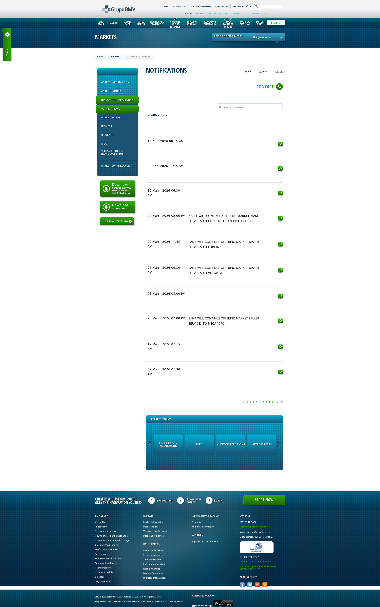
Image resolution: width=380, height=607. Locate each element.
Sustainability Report (106, 563)
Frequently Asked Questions (108, 601)
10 (276, 401)
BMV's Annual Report (106, 549)
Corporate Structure (105, 531)
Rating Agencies (151, 568)
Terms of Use (160, 601)
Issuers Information (153, 550)
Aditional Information (203, 526)
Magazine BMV (102, 581)
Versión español (242, 6)
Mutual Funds (260, 23)
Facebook (242, 584)
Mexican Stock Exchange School (228, 23)
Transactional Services (117, 100)
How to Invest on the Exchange (111, 535)
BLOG (166, 6)
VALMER (255, 13)
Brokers (106, 126)
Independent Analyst (154, 564)
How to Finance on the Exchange (112, 540)
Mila (104, 143)
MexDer (212, 13)
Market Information (115, 82)
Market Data (127, 23)
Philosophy (101, 526)
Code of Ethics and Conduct (255, 561)
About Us (100, 522)
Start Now (264, 499)
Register (276, 23)
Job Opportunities (201, 6)
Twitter (249, 584)
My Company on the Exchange (175, 23)
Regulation (108, 135)
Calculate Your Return (106, 545)
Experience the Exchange (108, 558)
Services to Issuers (153, 555)
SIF (264, 13)
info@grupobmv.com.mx (253, 526)
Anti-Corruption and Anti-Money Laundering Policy (258, 567)
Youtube (257, 584)
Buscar (280, 144)
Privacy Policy (176, 601)
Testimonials (101, 554)
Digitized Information (154, 577)
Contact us (180, 6)
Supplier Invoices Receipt (205, 541)
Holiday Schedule (104, 572)
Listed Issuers (141, 23)
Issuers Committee (153, 573)
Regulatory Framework (210, 23)
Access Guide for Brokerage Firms (112, 152)
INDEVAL (235, 13)
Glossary (99, 576)
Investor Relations (192, 23)
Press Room (221, 6)
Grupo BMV (114, 6)
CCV (245, 13)
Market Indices (111, 91)
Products (196, 522)
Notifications (110, 108)
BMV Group (101, 23)
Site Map (147, 601)
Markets (114, 23)
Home (100, 56)
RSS (264, 584)
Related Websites (104, 567)
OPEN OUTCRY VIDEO (117, 221)
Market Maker (110, 117)
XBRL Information (152, 559)
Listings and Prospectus (157, 23)
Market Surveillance (115, 165)
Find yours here (261, 37)
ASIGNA (223, 13)
